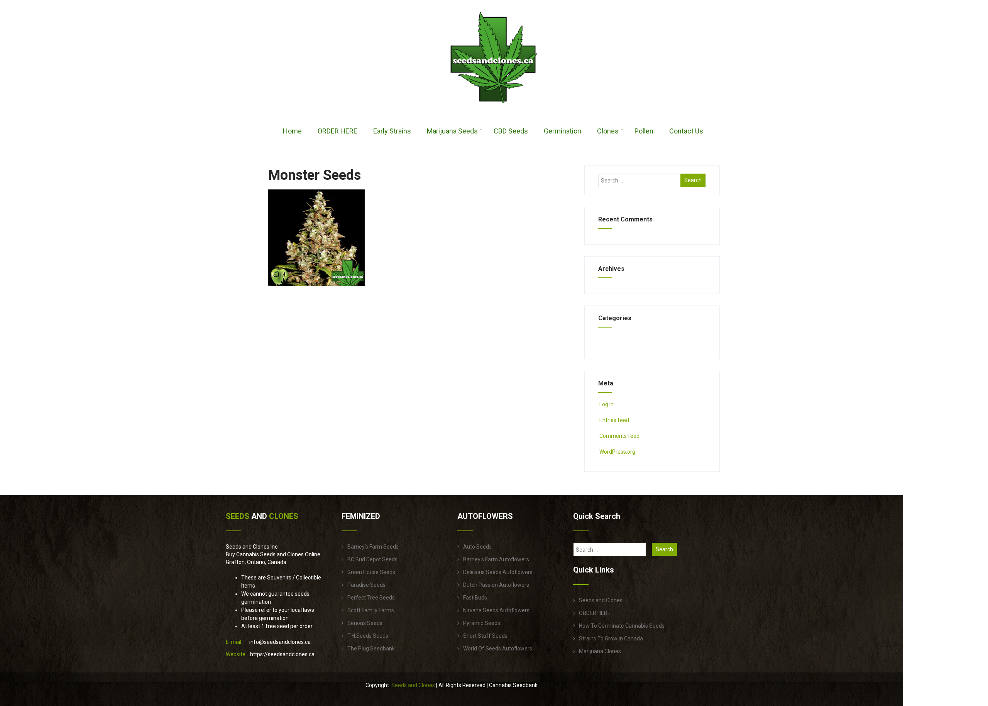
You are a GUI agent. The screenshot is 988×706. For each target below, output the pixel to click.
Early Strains (392, 131)
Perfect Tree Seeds (371, 598)
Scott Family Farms (370, 610)
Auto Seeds (477, 547)
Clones (608, 131)
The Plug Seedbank (371, 648)
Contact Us (686, 131)
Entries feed (614, 420)
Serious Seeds (364, 623)
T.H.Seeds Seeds (367, 636)
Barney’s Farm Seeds (373, 547)
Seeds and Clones (601, 600)
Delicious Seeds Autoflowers (498, 572)
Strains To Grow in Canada (611, 638)
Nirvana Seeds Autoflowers (496, 610)
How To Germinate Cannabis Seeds (622, 626)
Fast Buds (475, 598)
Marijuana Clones (600, 651)
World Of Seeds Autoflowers (497, 648)
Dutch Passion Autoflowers (496, 585)
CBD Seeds (511, 131)
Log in (606, 404)
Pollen (643, 131)
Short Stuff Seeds (485, 636)
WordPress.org (617, 452)
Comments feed (619, 436)
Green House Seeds (371, 572)
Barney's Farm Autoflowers (496, 559)
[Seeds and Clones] (494, 108)
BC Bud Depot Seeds (372, 559)
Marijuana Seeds (452, 131)
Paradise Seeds (366, 585)
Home (292, 131)
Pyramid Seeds (481, 623)
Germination (562, 131)
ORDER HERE (337, 131)
